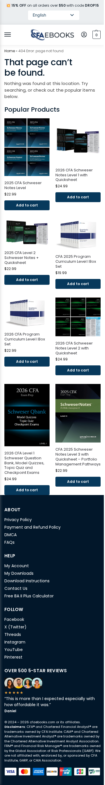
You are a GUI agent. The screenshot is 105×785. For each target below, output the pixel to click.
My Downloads (19, 573)
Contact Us (15, 588)
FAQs (9, 542)
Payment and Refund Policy (32, 527)
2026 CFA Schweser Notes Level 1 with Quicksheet (74, 175)
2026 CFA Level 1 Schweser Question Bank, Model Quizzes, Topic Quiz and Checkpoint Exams (24, 463)
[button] (96, 35)
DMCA (10, 535)
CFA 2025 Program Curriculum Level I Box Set (75, 261)
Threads (12, 634)
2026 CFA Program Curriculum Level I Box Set (24, 339)
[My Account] (84, 35)
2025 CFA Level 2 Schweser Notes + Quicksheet (21, 258)
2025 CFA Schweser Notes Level (23, 186)
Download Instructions (27, 581)
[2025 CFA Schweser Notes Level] (27, 147)
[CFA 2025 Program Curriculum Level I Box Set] (78, 234)
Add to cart (27, 205)
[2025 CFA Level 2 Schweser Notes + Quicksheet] (27, 232)
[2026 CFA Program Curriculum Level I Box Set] (27, 312)
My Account (16, 566)
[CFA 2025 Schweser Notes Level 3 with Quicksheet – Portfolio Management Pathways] (78, 413)
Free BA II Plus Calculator (29, 596)
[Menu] (13, 34)
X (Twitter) (15, 627)
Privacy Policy (18, 520)
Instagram (14, 642)
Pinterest (13, 657)
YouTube (13, 649)
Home (9, 50)
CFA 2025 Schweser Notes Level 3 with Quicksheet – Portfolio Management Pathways (78, 457)
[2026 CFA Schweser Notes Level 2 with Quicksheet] (78, 317)
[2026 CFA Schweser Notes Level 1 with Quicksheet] (78, 140)
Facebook (14, 619)
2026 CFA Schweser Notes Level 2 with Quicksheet (74, 348)
